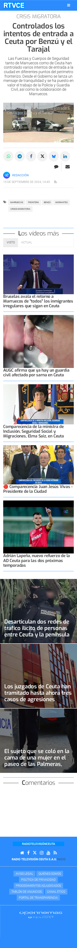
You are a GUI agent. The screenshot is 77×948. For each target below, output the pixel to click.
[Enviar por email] (67, 166)
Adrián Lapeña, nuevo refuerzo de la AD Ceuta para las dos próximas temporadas (36, 560)
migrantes (61, 202)
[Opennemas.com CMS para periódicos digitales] (40, 914)
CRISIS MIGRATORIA (20, 209)
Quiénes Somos (49, 873)
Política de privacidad (38, 879)
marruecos (16, 202)
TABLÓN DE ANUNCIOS (26, 891)
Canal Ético (56, 891)
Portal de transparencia (38, 897)
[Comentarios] (56, 166)
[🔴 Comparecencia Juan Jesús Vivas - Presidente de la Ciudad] (38, 464)
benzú (47, 202)
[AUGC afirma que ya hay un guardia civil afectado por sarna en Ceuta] (38, 341)
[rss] (55, 182)
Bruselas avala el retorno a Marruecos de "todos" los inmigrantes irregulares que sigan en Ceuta (38, 301)
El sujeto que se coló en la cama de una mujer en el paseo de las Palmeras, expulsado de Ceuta (36, 761)
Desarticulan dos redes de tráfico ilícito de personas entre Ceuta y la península (36, 628)
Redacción (20, 175)
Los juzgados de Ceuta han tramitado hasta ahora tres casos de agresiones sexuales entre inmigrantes (38, 696)
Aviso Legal (24, 873)
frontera (33, 202)
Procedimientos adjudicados (38, 885)
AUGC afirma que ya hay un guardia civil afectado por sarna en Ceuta (36, 373)
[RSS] (55, 852)
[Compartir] (8, 156)
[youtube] (48, 852)
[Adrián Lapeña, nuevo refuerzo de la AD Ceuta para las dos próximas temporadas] (38, 527)
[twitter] (35, 852)
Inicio (61, 859)
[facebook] (28, 852)
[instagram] (41, 852)
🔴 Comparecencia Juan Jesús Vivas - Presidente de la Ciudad (38, 489)
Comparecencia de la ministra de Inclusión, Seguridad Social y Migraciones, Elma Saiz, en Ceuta (33, 431)
